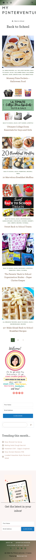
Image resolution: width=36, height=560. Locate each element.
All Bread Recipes (8, 70)
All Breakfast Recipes (10, 322)
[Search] (30, 424)
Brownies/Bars (25, 219)
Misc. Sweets (12, 223)
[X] (7, 2)
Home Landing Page (15, 74)
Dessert (30, 221)
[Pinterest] (25, 548)
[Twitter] (14, 548)
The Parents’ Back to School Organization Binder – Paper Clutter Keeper (18, 277)
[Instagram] (10, 2)
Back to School (8, 123)
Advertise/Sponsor (23, 542)
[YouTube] (21, 548)
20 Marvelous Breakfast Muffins (18, 177)
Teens (18, 173)
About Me (9, 542)
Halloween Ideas (20, 72)
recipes (29, 171)
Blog (11, 72)
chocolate (17, 221)
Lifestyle (30, 123)
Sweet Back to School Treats (18, 226)
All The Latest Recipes (22, 70)
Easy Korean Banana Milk (14, 452)
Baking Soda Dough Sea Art (15, 445)
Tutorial (25, 223)
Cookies (24, 221)
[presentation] (18, 52)
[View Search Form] (32, 2)
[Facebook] (3, 2)
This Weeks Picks (27, 74)
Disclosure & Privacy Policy (18, 545)
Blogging (22, 268)
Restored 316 (22, 556)
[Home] (12, 21)
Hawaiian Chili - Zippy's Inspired (17, 449)
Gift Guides (22, 123)
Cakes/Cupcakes (7, 221)
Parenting (22, 171)
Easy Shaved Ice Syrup (13, 442)
